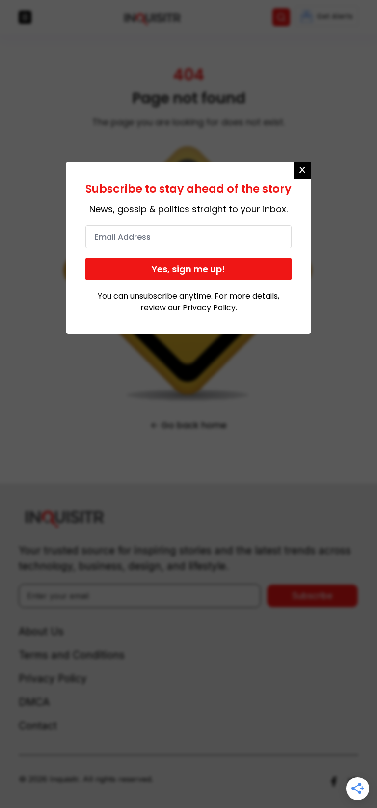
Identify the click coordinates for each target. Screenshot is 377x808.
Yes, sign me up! (188, 269)
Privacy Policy (209, 307)
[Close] (302, 170)
